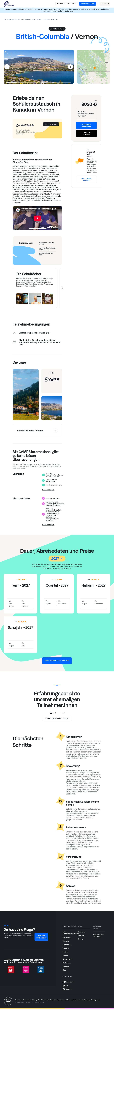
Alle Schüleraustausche (71, 933)
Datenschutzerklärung (30, 1000)
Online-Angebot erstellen (86, 133)
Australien (67, 937)
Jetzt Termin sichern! (86, 179)
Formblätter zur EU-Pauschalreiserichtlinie (51, 1000)
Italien (65, 955)
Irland (65, 952)
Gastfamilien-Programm (98, 935)
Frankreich (67, 945)
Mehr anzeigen (48, 490)
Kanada (26, 19)
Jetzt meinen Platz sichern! (57, 660)
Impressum (18, 1000)
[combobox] (57, 558)
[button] (95, 68)
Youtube (68, 989)
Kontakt (81, 935)
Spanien (66, 966)
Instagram (69, 982)
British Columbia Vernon (47, 19)
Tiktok (67, 985)
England (66, 941)
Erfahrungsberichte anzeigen (57, 718)
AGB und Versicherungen (73, 1000)
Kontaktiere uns (87, 4)
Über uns (81, 932)
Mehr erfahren (51, 124)
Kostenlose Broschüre (66, 4)
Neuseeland (67, 959)
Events (80, 939)
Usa (64, 970)
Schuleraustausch (14, 19)
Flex (33, 19)
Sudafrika (67, 963)
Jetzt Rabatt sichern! (64, 11)
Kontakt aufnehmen (41, 936)
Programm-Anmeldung (86, 125)
